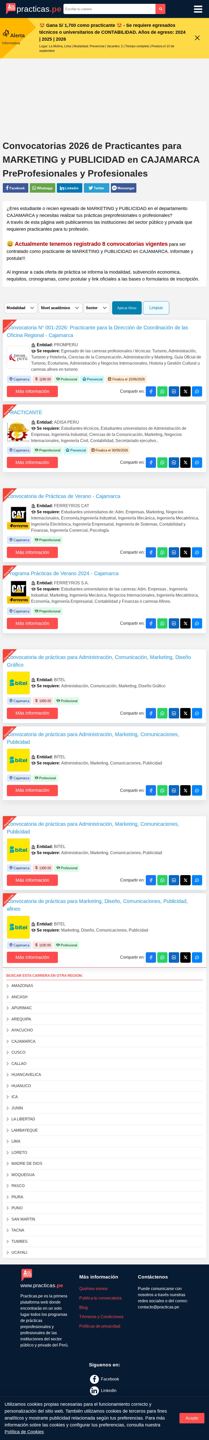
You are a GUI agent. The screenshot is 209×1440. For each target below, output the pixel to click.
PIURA (17, 1197)
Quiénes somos (93, 1288)
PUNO (17, 1208)
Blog (83, 1307)
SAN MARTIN (23, 1219)
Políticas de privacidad (99, 1326)
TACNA (17, 1230)
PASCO (18, 1185)
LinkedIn (108, 1390)
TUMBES (19, 1241)
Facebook (109, 1379)
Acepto (192, 1418)
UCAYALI (19, 1252)
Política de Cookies (24, 1431)
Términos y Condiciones (101, 1317)
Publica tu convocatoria (100, 1298)
